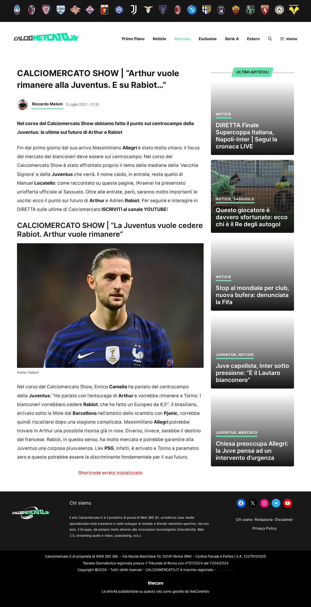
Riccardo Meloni (47, 103)
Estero (253, 38)
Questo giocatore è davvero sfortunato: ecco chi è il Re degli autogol (252, 217)
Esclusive (208, 38)
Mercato (182, 38)
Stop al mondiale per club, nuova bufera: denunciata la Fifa (252, 295)
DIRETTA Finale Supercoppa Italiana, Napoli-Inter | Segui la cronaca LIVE (246, 136)
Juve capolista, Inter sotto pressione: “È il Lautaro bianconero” (252, 372)
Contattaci (225, 570)
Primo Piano (133, 38)
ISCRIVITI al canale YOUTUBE (134, 209)
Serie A (232, 38)
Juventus (226, 355)
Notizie (159, 38)
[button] (270, 38)
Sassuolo (243, 199)
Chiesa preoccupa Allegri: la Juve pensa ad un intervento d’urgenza (252, 450)
